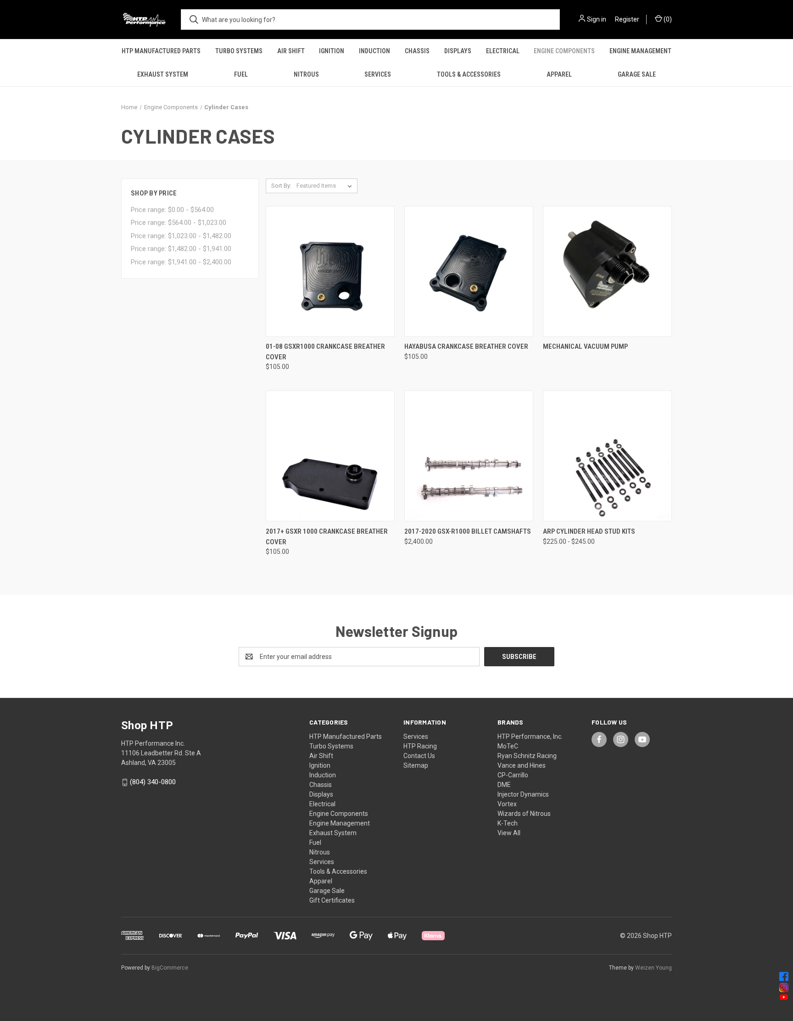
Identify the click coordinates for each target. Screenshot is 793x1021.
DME (504, 784)
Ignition (331, 51)
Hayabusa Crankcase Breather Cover (466, 346)
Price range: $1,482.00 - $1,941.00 (181, 249)
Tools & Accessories (469, 74)
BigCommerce (169, 968)
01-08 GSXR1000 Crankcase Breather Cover (325, 351)
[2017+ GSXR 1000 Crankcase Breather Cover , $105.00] (330, 455)
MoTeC (507, 746)
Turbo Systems (238, 51)
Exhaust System (162, 74)
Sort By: (281, 185)
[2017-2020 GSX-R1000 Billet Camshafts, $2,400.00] (468, 455)
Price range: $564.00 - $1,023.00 (178, 222)
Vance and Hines (521, 765)
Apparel (559, 74)
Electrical (502, 51)
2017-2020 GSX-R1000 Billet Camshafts (467, 531)
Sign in (596, 19)
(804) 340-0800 (153, 782)
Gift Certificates (332, 900)
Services (377, 74)
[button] (396, 976)
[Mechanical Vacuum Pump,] (607, 271)
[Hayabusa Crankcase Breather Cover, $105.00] (468, 271)
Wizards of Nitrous (524, 813)
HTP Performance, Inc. (530, 736)
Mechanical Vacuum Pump (585, 346)
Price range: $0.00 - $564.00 (172, 210)
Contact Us (419, 755)
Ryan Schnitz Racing (527, 755)
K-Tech (507, 823)
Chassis (417, 51)
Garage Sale (637, 74)
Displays (457, 51)
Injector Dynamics (523, 794)
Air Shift (291, 51)
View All (508, 833)
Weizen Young (653, 968)
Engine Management (640, 51)
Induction (374, 51)
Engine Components (564, 51)
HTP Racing (420, 746)
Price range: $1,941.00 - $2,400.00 (181, 262)
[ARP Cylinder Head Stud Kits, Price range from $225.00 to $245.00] (607, 455)
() (667, 19)
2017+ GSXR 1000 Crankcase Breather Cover (327, 536)
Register (627, 19)
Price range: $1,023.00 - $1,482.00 (181, 236)
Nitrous (306, 74)
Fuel (241, 74)
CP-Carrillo (512, 775)
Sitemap (415, 765)
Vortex (507, 804)
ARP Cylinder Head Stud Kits (589, 531)
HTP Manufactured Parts (161, 51)
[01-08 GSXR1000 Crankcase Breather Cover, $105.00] (330, 271)
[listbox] (326, 186)
